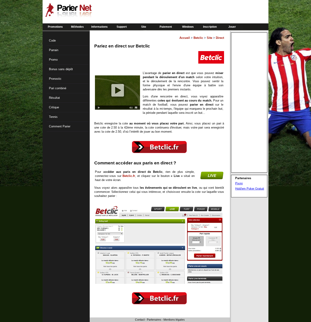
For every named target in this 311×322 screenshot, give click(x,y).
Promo (53, 59)
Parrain (53, 50)
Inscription (210, 26)
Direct (220, 38)
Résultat (54, 97)
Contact (140, 319)
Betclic (198, 38)
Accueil (184, 38)
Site (143, 26)
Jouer (232, 26)
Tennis (53, 117)
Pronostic (55, 78)
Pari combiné (57, 88)
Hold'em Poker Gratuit (249, 188)
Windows (188, 26)
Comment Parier (59, 126)
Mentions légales (174, 319)
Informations (99, 26)
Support (122, 26)
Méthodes (77, 26)
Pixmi (239, 183)
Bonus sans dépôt (61, 69)
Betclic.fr (128, 176)
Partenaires (154, 319)
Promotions (55, 26)
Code (52, 40)
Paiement (166, 26)
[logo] (68, 16)
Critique (54, 107)
